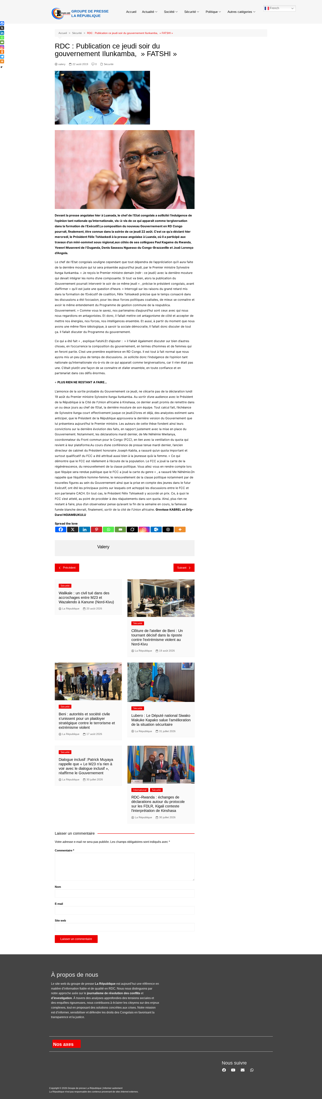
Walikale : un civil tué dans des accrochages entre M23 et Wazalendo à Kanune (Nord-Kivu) (86, 597)
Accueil (131, 12)
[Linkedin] (84, 529)
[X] (72, 529)
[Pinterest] (96, 529)
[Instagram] (144, 529)
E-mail (59, 903)
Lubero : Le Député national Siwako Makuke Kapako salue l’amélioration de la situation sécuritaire (161, 720)
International (139, 790)
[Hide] (1, 67)
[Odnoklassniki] (2, 52)
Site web (60, 920)
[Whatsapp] (108, 529)
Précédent (69, 567)
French (274, 8)
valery (61, 64)
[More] (180, 529)
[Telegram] (2, 57)
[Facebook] (60, 529)
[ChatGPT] (168, 529)
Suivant (181, 567)
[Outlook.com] (156, 529)
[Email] (120, 529)
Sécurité (190, 12)
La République (70, 608)
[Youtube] (233, 1070)
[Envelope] (242, 1070)
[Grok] (132, 529)
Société (169, 12)
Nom (58, 886)
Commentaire (64, 850)
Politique (212, 12)
